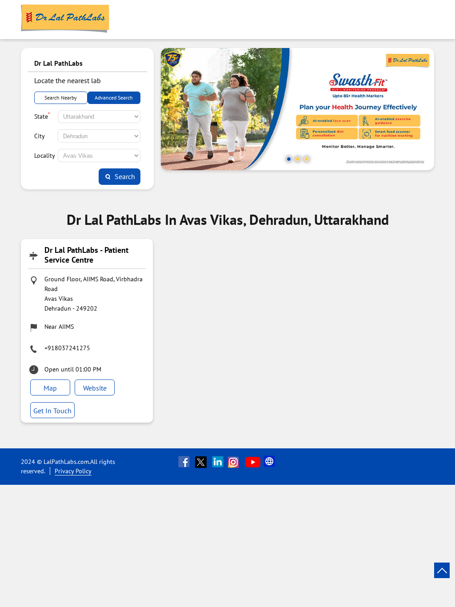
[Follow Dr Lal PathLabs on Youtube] (253, 461)
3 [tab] (306, 159)
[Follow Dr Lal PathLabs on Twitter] (201, 461)
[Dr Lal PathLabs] (65, 19)
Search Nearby (60, 97)
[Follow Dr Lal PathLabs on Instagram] (235, 461)
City (39, 136)
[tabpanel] (297, 109)
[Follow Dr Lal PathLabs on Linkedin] (218, 461)
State (42, 115)
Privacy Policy (73, 471)
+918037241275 (67, 348)
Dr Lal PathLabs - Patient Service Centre (86, 255)
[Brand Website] (270, 461)
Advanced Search (114, 97)
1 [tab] (289, 159)
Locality (44, 155)
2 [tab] (297, 159)
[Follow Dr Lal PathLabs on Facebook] (184, 461)
